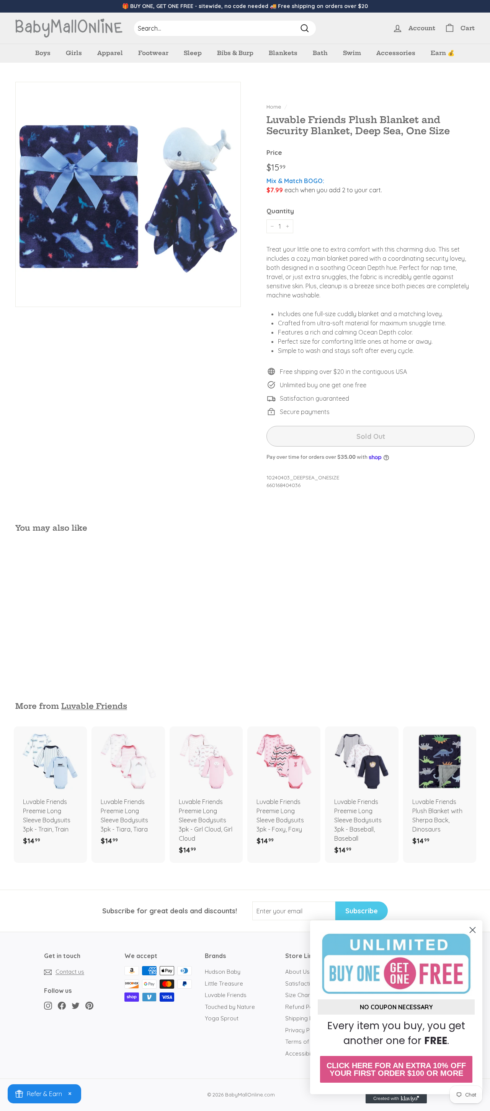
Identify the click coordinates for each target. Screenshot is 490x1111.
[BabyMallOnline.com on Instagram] (48, 1005)
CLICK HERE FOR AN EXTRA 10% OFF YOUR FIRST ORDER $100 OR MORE (396, 1069)
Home (273, 106)
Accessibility (301, 1053)
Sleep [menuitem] (193, 53)
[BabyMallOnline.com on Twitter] (76, 1005)
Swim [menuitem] (352, 53)
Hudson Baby (222, 971)
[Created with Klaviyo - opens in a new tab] (396, 1098)
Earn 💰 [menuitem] (443, 53)
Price (274, 152)
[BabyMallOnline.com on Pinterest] (89, 1005)
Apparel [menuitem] (110, 53)
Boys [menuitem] (43, 53)
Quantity (280, 211)
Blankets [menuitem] (283, 53)
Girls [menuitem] (74, 53)
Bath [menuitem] (320, 53)
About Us (297, 971)
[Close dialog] (472, 930)
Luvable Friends (94, 706)
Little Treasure (224, 983)
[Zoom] (128, 194)
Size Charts (300, 995)
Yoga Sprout (221, 1018)
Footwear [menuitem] (153, 53)
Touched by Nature (230, 1006)
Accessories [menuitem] (395, 53)
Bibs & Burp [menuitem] (235, 53)
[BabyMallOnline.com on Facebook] (62, 1005)
